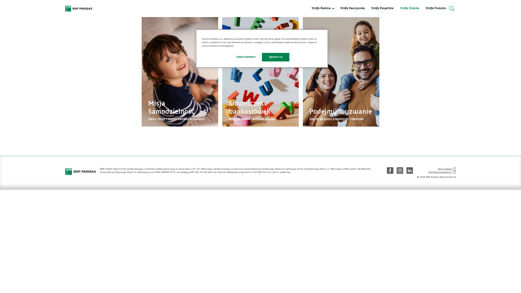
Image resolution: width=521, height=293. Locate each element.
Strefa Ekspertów (382, 8)
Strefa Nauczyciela (352, 8)
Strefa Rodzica (321, 8)
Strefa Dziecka (409, 8)
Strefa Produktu (436, 8)
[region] (262, 48)
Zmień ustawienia (245, 57)
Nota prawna (447, 169)
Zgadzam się (275, 57)
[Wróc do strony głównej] (78, 8)
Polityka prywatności (442, 172)
